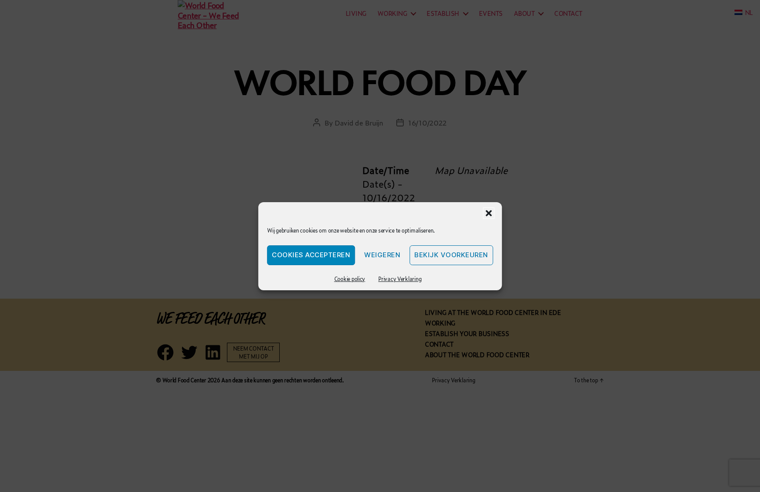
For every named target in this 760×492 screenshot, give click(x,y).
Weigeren (382, 255)
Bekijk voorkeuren (451, 255)
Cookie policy (349, 279)
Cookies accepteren (311, 255)
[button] (488, 213)
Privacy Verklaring (399, 279)
